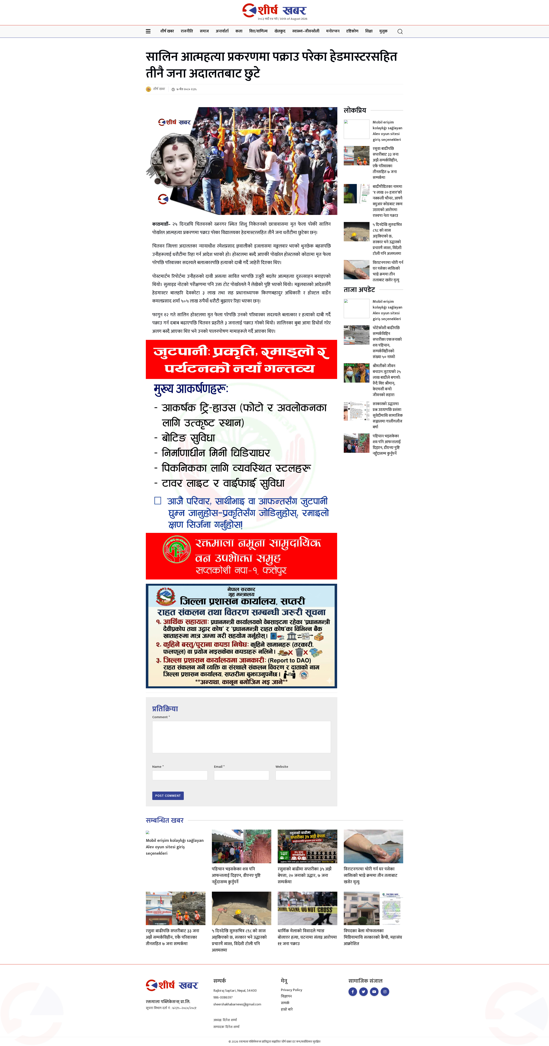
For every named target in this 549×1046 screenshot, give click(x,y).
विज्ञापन (286, 996)
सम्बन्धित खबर (165, 821)
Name (158, 767)
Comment (161, 717)
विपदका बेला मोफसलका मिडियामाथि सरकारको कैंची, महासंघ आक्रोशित (373, 937)
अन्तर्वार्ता (222, 31)
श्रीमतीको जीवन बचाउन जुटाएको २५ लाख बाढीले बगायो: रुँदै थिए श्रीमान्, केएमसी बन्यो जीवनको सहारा (387, 380)
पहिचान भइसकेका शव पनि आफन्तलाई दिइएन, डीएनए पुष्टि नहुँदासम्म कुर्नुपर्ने (387, 445)
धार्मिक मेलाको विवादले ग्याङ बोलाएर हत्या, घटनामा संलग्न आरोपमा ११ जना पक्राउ (307, 937)
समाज (204, 31)
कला (238, 31)
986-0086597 (223, 997)
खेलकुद (279, 31)
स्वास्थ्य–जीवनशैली (305, 31)
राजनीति (187, 31)
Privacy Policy (291, 990)
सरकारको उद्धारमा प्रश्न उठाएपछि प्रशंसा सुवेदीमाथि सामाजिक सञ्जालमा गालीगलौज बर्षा (388, 415)
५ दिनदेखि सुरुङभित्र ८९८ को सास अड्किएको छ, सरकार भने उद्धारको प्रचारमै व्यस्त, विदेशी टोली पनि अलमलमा (387, 239)
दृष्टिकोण (352, 31)
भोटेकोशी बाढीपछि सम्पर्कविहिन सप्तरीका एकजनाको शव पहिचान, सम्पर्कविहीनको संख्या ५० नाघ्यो (387, 342)
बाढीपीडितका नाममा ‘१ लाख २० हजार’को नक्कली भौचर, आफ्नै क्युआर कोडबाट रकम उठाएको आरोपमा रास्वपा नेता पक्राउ (388, 201)
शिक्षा (369, 31)
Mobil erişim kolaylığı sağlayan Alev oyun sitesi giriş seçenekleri (387, 131)
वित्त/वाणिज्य (258, 31)
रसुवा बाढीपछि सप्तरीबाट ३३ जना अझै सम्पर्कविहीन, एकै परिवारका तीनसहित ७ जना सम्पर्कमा (385, 163)
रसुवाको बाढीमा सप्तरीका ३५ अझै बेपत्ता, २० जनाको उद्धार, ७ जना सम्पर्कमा (305, 875)
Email (219, 767)
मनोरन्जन (332, 31)
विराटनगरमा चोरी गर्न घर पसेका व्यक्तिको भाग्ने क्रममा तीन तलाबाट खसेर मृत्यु (388, 271)
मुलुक (383, 31)
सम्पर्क (285, 1003)
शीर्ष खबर (167, 31)
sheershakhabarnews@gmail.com (237, 1004)
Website (282, 767)
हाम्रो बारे (287, 1010)
